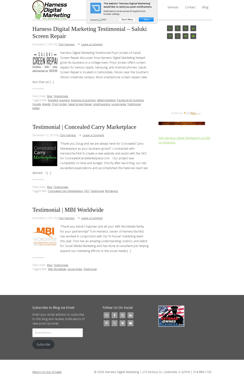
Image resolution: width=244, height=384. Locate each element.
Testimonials (60, 96)
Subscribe (43, 344)
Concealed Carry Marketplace (65, 191)
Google (36, 104)
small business (101, 104)
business (64, 100)
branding (53, 100)
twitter (36, 108)
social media (118, 104)
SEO (86, 191)
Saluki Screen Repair (80, 104)
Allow (146, 19)
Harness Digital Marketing (58, 10)
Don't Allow (127, 19)
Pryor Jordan (59, 104)
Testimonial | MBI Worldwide (68, 209)
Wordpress (111, 191)
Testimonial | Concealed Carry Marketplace (84, 127)
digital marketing (106, 100)
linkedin (46, 104)
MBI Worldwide (57, 269)
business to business (83, 100)
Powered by (95, 20)
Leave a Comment (92, 44)
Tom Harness (66, 44)
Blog (49, 96)
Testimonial (134, 104)
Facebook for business (130, 100)
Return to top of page (47, 372)
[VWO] (103, 20)
